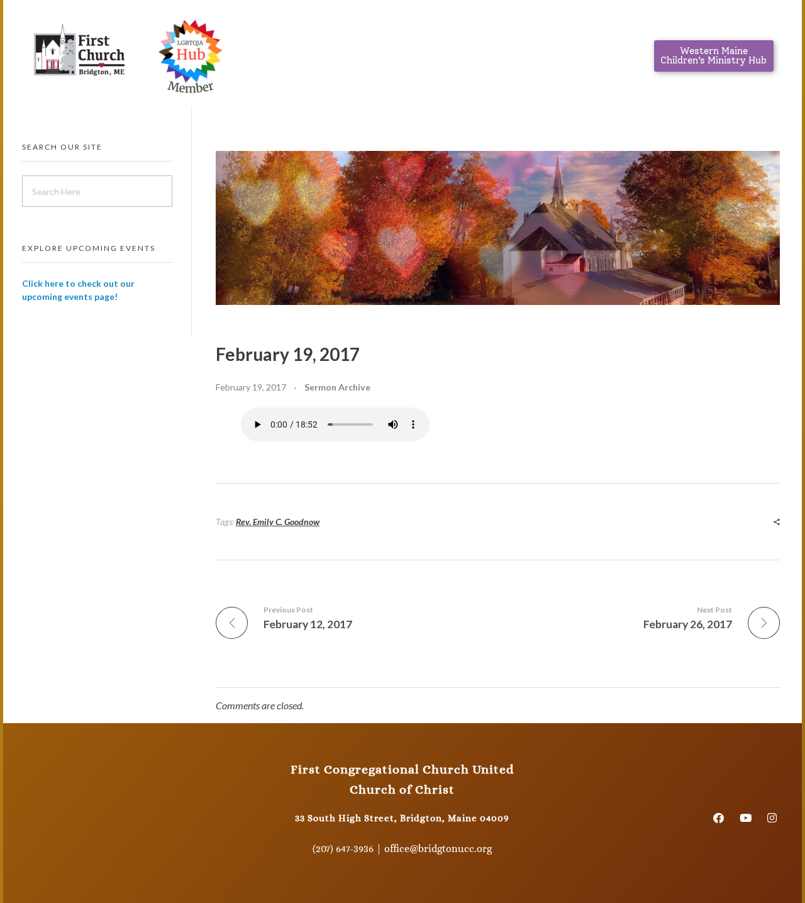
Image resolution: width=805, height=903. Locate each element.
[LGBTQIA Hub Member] (190, 53)
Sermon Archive (337, 387)
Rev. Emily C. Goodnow (277, 521)
